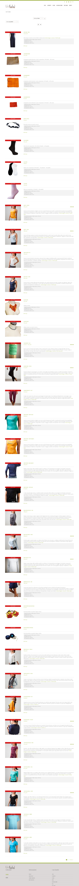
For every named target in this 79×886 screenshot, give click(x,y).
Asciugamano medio (26, 75)
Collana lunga (26, 299)
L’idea (53, 874)
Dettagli (25, 45)
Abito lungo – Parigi (27, 32)
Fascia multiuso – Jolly (27, 343)
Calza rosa (25, 183)
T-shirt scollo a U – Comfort (28, 814)
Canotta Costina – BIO (27, 252)
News (53, 879)
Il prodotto (53, 876)
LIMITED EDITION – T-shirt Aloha (28, 487)
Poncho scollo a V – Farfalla (28, 649)
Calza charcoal (26, 140)
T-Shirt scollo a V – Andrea (28, 837)
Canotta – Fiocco (26, 229)
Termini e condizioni (32, 878)
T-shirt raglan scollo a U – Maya (28, 742)
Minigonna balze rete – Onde (28, 581)
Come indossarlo (60, 351)
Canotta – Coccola (26, 205)
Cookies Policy (31, 876)
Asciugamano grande (27, 53)
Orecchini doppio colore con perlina (29, 606)
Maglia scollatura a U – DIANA (28, 534)
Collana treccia (26, 321)
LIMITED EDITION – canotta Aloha (28, 414)
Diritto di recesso (31, 879)
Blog (52, 883)
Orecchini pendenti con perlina (28, 627)
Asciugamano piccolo (27, 97)
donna (7, 874)
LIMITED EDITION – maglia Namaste (29, 463)
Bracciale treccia (26, 118)
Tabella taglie (57, 37)
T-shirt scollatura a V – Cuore (28, 791)
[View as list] (41, 24)
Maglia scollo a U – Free (27, 557)
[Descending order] (45, 18)
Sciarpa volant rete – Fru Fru (28, 673)
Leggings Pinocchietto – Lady (28, 390)
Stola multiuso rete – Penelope (28, 719)
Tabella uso (36, 704)
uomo (7, 877)
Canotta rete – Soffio (27, 276)
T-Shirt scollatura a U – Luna (28, 766)
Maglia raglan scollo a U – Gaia (28, 510)
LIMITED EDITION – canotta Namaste (29, 438)
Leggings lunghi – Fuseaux (27, 366)
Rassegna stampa (54, 881)
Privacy (30, 874)
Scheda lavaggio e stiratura (50, 37)
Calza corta (25, 162)
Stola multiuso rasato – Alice (28, 696)
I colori (53, 878)
